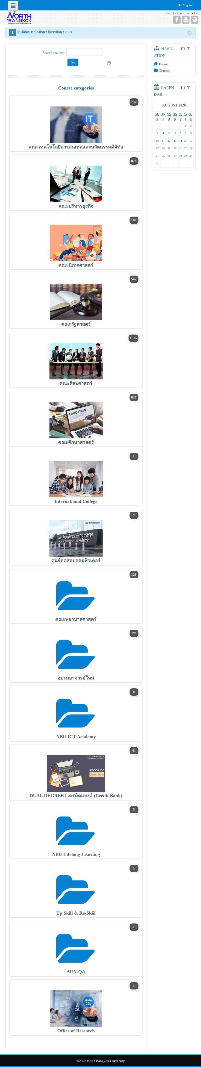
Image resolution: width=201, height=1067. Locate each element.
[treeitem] (174, 64)
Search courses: (54, 53)
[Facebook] (177, 20)
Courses (164, 71)
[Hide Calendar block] (183, 88)
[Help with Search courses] (109, 63)
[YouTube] (185, 20)
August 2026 (174, 105)
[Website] (194, 20)
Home (163, 64)
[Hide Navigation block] (183, 49)
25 (163, 155)
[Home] (18, 17)
